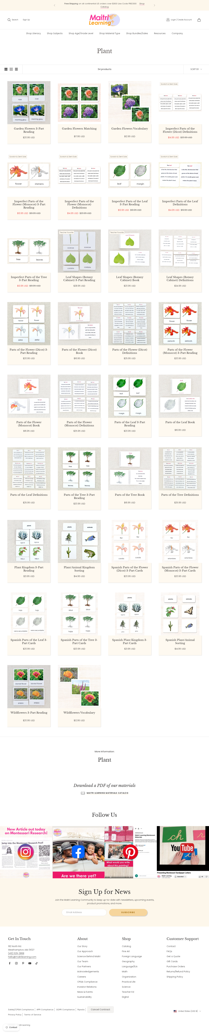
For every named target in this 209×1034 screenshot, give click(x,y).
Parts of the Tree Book (130, 494)
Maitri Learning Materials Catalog (107, 793)
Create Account (185, 19)
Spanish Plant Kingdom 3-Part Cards (129, 642)
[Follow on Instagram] (16, 963)
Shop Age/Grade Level (81, 33)
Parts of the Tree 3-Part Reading (79, 496)
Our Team (82, 961)
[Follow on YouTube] (29, 963)
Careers (81, 976)
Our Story (82, 946)
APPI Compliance (45, 1009)
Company (177, 33)
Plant (26, 41)
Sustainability (84, 996)
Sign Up (26, 19)
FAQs (169, 951)
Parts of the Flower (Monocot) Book (28, 424)
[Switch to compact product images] (16, 69)
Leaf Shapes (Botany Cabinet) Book (129, 279)
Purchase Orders (176, 966)
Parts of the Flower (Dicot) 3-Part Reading (29, 351)
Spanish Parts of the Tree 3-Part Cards (79, 642)
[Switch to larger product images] (6, 69)
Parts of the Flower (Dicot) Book (79, 351)
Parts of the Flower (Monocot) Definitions (79, 424)
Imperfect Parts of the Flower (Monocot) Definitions (79, 204)
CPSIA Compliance (87, 981)
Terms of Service (32, 1014)
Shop (18, 41)
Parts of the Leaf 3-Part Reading (129, 424)
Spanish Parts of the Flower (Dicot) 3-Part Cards (129, 569)
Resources (160, 33)
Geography (128, 961)
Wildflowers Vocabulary (79, 712)
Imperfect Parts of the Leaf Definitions (180, 203)
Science (126, 986)
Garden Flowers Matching (79, 128)
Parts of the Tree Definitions (180, 494)
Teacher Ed (128, 991)
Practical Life (128, 981)
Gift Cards (172, 961)
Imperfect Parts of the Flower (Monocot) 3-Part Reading (29, 204)
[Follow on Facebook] (9, 963)
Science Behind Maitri (88, 956)
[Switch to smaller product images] (11, 69)
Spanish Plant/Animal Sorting (180, 642)
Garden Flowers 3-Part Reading (29, 130)
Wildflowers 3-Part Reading (29, 712)
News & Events (85, 991)
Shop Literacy (33, 33)
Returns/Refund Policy (178, 971)
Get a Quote (173, 956)
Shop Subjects (55, 33)
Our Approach (85, 951)
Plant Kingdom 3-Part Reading (28, 569)
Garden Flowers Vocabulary (129, 128)
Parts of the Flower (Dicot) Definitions (129, 351)
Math (124, 971)
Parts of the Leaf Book (180, 422)
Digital (125, 996)
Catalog (126, 946)
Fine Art (126, 951)
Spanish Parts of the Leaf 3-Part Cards (29, 642)
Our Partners (84, 966)
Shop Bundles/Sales (137, 33)
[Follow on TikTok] (36, 963)
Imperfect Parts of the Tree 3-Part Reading (29, 279)
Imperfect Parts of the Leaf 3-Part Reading (130, 203)
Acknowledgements (88, 971)
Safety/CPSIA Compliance (21, 1009)
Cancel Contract (100, 1009)
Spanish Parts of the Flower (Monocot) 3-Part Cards (180, 569)
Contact (171, 946)
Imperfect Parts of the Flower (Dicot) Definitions (180, 130)
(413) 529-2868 (16, 953)
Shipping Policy (175, 976)
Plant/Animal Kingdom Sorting (79, 569)
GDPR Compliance (65, 1009)
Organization (129, 976)
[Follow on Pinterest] (23, 963)
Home (9, 41)
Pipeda (80, 1009)
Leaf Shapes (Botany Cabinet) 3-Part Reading (79, 279)
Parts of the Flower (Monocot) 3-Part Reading (180, 351)
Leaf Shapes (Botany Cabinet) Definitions (180, 279)
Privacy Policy (14, 1014)
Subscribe (128, 912)
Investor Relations (87, 986)
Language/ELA (129, 966)
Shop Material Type (109, 33)
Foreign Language (132, 956)
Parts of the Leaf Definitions (29, 494)
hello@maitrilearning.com (22, 956)
